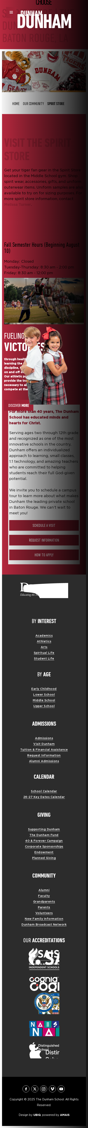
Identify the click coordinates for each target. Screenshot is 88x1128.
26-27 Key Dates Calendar (44, 797)
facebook (26, 1088)
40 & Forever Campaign (44, 840)
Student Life (44, 658)
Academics (44, 635)
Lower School (44, 694)
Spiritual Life (44, 652)
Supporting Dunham (44, 829)
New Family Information (44, 918)
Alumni (44, 890)
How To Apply (44, 555)
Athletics (44, 641)
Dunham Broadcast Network (44, 924)
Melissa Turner (17, 204)
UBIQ (37, 1115)
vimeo (52, 1088)
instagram (43, 1088)
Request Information (44, 541)
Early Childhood (44, 688)
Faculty (44, 895)
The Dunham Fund (44, 835)
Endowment (44, 852)
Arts (44, 647)
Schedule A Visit (44, 526)
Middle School (44, 700)
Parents (44, 907)
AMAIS (65, 1115)
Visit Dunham (44, 744)
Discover (18, 405)
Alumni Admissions (44, 761)
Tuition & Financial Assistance (44, 749)
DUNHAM (31, 13)
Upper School (44, 706)
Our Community (33, 104)
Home (15, 104)
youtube (61, 1088)
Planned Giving (44, 858)
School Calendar (44, 791)
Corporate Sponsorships (44, 846)
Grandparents (44, 901)
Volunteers (44, 913)
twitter (34, 1088)
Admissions (44, 738)
